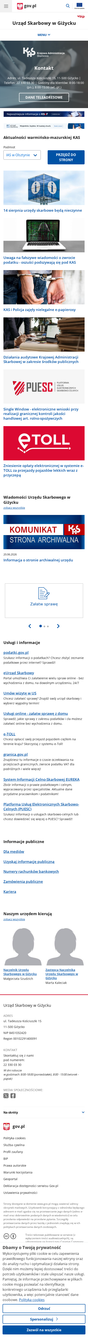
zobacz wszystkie (14, 508)
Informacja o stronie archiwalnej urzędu (38, 560)
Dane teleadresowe (44, 97)
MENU (42, 35)
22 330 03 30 (12, 1065)
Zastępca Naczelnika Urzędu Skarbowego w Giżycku (61, 974)
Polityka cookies (14, 1138)
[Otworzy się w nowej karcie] (6, 1096)
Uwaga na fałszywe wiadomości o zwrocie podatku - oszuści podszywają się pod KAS (39, 260)
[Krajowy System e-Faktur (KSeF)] (44, 114)
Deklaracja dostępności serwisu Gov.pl (30, 1186)
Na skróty (10, 1112)
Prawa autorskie (14, 1165)
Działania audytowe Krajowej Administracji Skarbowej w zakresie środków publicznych (41, 359)
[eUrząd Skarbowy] (44, 126)
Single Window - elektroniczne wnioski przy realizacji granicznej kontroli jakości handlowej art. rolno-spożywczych (40, 414)
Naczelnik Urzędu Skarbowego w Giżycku (20, 972)
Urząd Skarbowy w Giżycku (44, 23)
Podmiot (20, 147)
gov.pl (18, 1126)
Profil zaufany (13, 1152)
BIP (5, 1159)
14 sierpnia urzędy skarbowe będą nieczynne (42, 210)
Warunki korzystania (17, 1172)
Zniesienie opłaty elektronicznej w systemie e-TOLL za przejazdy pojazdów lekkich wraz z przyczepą (43, 470)
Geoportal (10, 1179)
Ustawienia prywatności (20, 1193)
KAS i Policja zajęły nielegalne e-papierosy (39, 309)
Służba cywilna (14, 1145)
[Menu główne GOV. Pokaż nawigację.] (6, 6)
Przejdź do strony (66, 157)
